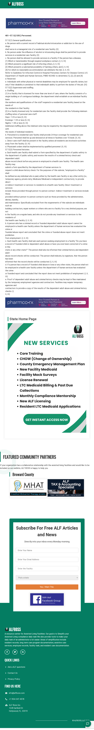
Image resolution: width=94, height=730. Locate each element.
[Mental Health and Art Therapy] (28, 496)
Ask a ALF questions (16, 667)
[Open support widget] (87, 723)
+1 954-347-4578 (16, 699)
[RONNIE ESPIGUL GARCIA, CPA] (66, 496)
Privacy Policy (14, 679)
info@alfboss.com (17, 693)
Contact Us (13, 673)
